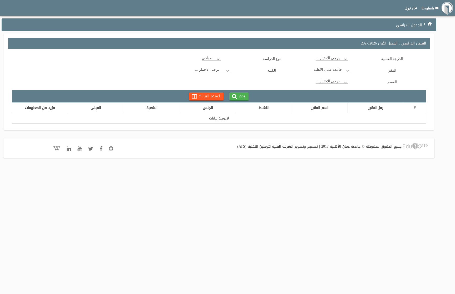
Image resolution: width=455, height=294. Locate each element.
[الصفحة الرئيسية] (429, 23)
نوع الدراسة (272, 59)
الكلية (271, 70)
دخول (409, 8)
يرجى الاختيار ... (328, 58)
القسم (392, 82)
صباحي (207, 58)
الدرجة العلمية (392, 59)
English (428, 8)
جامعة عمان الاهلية (328, 69)
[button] (239, 96)
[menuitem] (429, 23)
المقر (392, 70)
